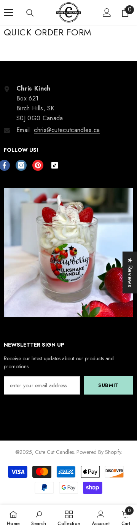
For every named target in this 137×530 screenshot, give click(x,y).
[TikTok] (54, 165)
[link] (38, 517)
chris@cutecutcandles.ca (67, 130)
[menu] (8, 12)
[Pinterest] (37, 165)
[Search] (30, 13)
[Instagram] (21, 165)
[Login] (107, 12)
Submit (108, 385)
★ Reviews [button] (130, 272)
